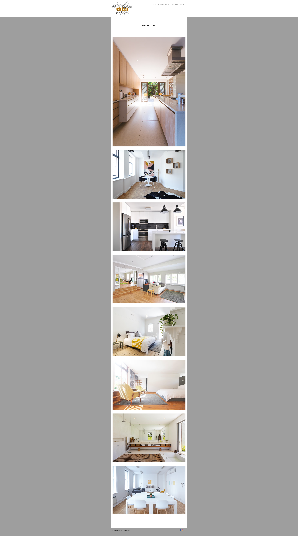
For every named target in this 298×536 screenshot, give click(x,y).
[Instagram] (182, 530)
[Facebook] (180, 530)
